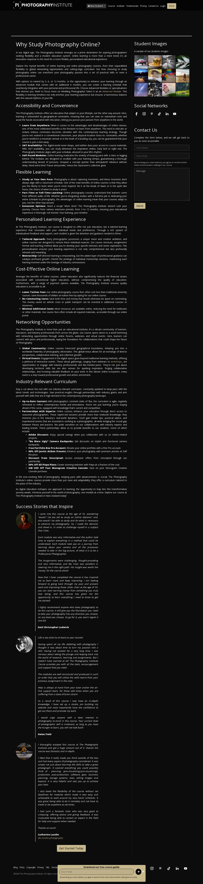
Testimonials (132, 5)
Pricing (143, 5)
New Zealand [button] (96, 5)
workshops (116, 361)
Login (162, 5)
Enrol (171, 5)
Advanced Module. (112, 91)
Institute (120, 5)
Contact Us (153, 5)
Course (111, 5)
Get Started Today (71, 848)
